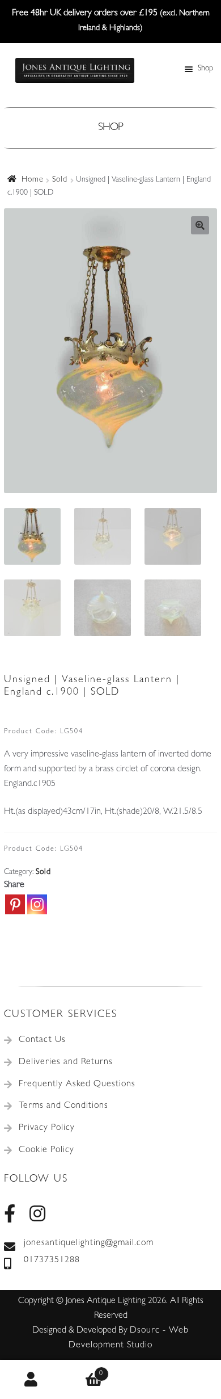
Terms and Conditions (63, 1106)
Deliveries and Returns (66, 1062)
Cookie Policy (46, 1150)
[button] (200, 225)
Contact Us (42, 1040)
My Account (31, 1379)
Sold (59, 180)
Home (33, 180)
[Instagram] (37, 904)
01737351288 (52, 1260)
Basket (82, 1370)
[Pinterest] (15, 904)
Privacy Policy (47, 1128)
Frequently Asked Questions (77, 1084)
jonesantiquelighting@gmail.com (89, 1243)
